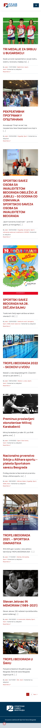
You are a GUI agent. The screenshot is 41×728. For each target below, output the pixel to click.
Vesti (4, 69)
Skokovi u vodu (22, 381)
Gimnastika (25, 557)
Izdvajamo (27, 230)
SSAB (8, 324)
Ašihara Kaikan (21, 481)
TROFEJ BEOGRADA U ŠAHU (18, 661)
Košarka (28, 619)
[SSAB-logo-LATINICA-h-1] (10, 3)
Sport (26, 67)
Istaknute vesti (22, 321)
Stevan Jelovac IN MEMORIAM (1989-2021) (20, 603)
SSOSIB (26, 232)
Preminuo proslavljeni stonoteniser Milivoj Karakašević (18, 423)
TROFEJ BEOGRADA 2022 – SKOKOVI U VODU (20, 365)
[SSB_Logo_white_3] (15, 704)
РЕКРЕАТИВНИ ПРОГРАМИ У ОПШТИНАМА (13, 115)
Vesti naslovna (15, 324)
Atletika (19, 557)
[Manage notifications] (4, 723)
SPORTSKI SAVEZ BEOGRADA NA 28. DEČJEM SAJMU (16, 304)
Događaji (20, 136)
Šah (18, 680)
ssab (6, 67)
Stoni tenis (24, 440)
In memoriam (21, 619)
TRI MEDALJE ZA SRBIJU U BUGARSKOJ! (20, 51)
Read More (6, 72)
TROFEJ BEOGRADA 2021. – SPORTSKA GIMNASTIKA (16, 539)
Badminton (20, 67)
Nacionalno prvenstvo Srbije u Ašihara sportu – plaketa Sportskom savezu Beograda (20, 461)
